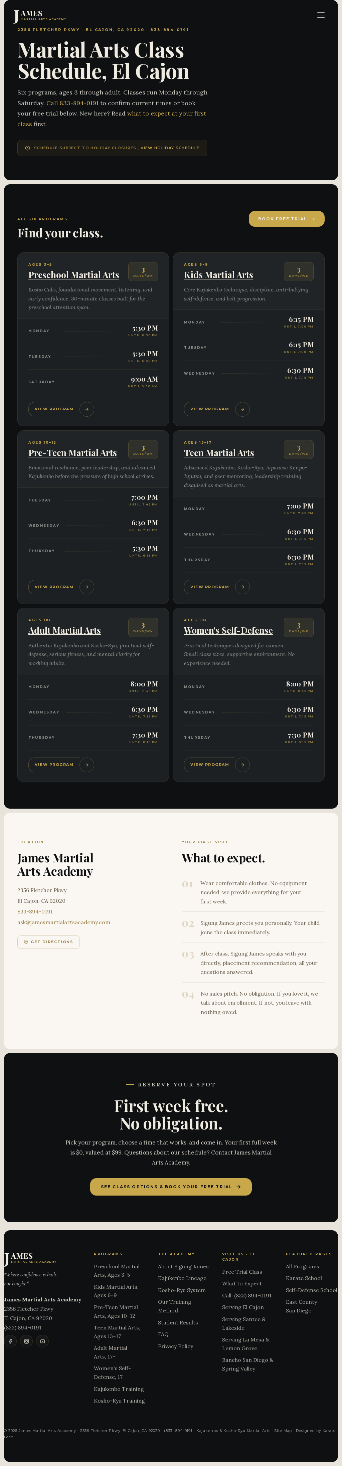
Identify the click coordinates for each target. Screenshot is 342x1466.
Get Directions (52, 941)
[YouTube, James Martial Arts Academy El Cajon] (42, 1341)
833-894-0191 (35, 911)
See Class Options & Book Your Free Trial (166, 1186)
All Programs (302, 1266)
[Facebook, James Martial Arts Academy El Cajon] (10, 1341)
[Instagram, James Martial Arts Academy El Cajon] (26, 1341)
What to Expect (242, 1283)
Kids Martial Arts (218, 274)
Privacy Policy (175, 1346)
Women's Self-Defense (228, 630)
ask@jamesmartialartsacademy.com (63, 922)
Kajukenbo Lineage (182, 1278)
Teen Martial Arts (219, 452)
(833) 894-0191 (22, 1327)
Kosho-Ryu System (182, 1290)
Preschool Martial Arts (73, 274)
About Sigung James (183, 1266)
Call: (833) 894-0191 (247, 1295)
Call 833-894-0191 (73, 103)
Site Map (283, 1430)
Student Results (178, 1322)
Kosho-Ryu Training (119, 1400)
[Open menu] (321, 15)
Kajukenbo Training (119, 1389)
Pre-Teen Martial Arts (72, 452)
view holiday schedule (170, 148)
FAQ (163, 1334)
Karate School (304, 1278)
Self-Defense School (311, 1290)
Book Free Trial (282, 218)
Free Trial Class (242, 1271)
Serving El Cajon (243, 1307)
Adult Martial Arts (64, 630)
